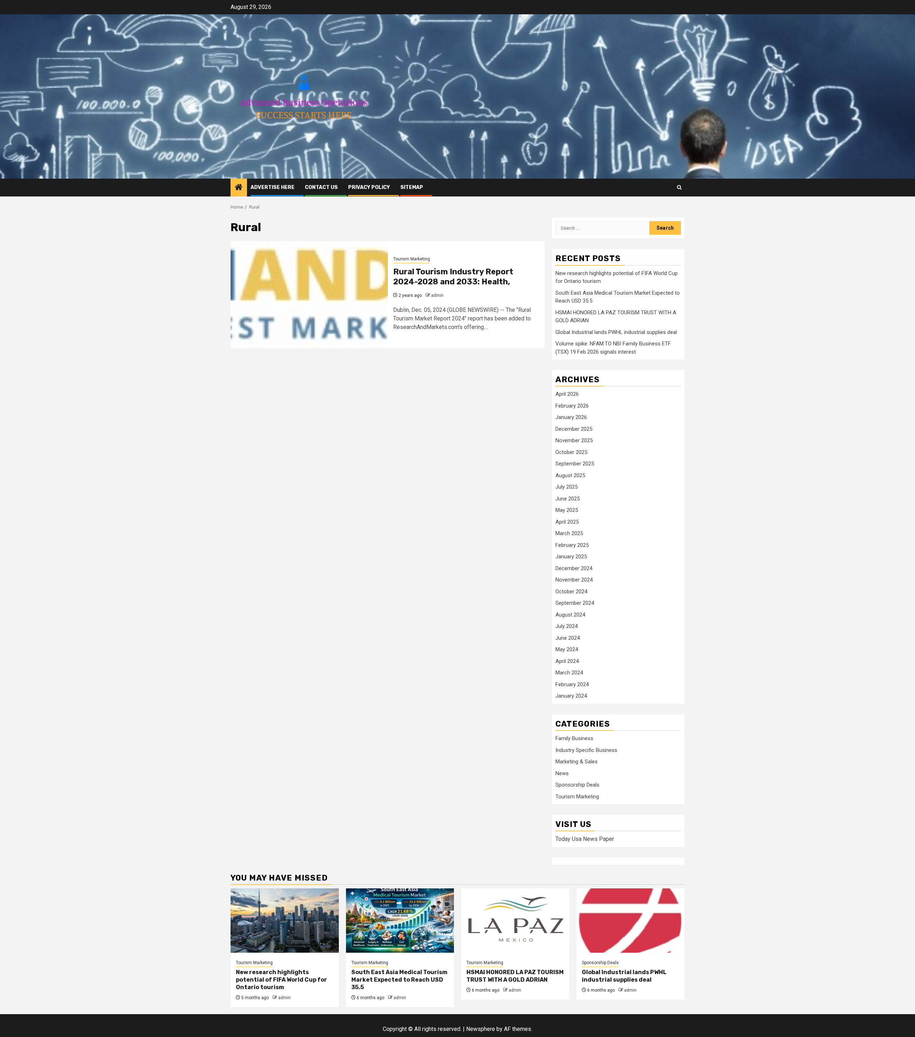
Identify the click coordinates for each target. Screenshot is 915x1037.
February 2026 (572, 406)
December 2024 (573, 568)
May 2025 (566, 510)
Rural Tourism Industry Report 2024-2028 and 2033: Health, (453, 277)
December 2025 (573, 429)
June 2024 (567, 638)
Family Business (574, 738)
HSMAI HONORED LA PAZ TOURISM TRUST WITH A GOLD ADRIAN (515, 976)
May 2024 (566, 649)
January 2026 (571, 417)
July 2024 (566, 626)
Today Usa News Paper (584, 839)
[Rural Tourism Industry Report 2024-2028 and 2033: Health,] (309, 294)
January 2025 (571, 556)
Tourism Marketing (411, 258)
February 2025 (572, 545)
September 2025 (574, 463)
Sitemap (411, 187)
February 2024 (572, 684)
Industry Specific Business (586, 750)
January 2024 (571, 696)
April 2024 (567, 661)
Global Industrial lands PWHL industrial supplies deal (616, 332)
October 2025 (571, 452)
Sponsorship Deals (577, 785)
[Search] (679, 187)
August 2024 (570, 615)
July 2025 (566, 487)
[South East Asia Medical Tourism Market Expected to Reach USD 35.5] (400, 920)
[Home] (239, 188)
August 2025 (570, 475)
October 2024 (571, 591)
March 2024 (569, 672)
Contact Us (321, 187)
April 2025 (567, 522)
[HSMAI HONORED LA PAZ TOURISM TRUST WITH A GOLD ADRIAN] (515, 920)
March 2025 (569, 533)
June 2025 (567, 498)
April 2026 (567, 394)
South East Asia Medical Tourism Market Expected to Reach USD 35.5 (399, 980)
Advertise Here (273, 187)
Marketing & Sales (576, 761)
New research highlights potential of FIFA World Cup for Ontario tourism (281, 980)
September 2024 (574, 603)
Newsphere (480, 1029)
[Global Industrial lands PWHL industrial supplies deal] (631, 920)
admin (437, 295)
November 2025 (574, 440)
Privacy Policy (369, 187)
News (562, 773)
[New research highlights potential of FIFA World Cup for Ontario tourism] (285, 920)
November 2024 (574, 580)
